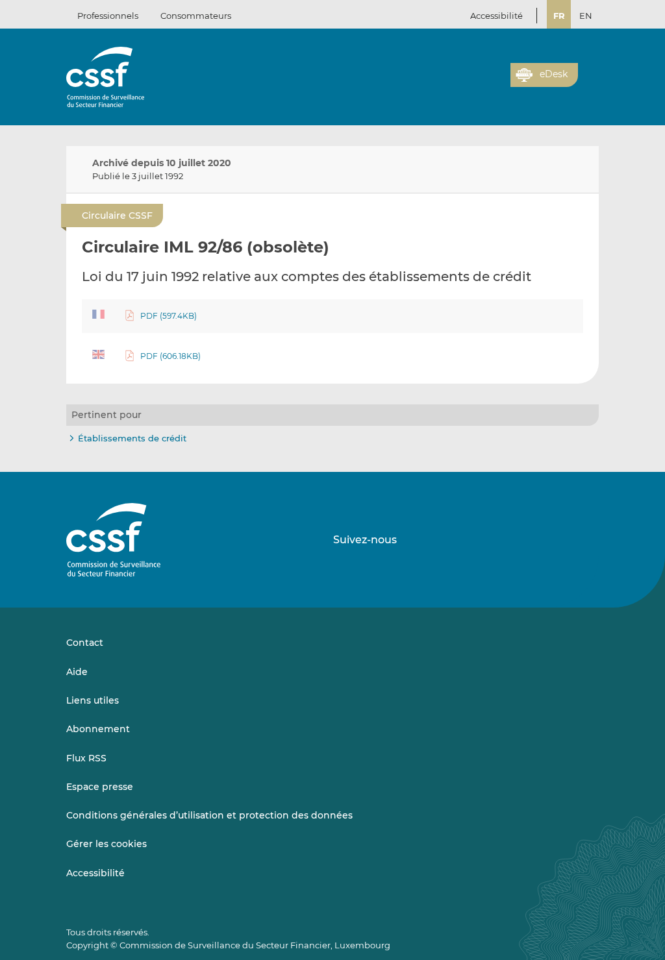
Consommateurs (195, 15)
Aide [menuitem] (77, 672)
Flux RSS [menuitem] (86, 758)
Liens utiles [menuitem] (92, 700)
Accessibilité (496, 15)
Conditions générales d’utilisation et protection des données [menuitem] (209, 815)
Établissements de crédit (132, 438)
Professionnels (107, 15)
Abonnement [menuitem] (98, 729)
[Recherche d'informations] (480, 82)
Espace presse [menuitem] (99, 787)
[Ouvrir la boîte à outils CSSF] (496, 82)
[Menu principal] (588, 72)
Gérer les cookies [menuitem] (106, 844)
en (585, 15)
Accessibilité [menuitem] (95, 873)
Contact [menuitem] (84, 642)
